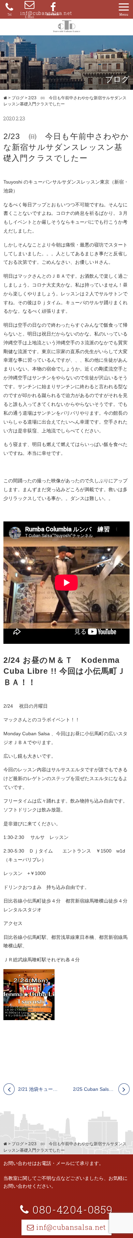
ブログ (18, 98)
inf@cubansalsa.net (29, 13)
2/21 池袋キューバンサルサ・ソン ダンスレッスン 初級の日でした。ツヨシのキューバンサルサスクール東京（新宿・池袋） (39, 1089)
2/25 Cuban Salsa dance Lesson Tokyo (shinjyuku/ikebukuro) (101, 1089)
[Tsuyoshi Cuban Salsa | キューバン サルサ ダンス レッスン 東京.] (5, 98)
